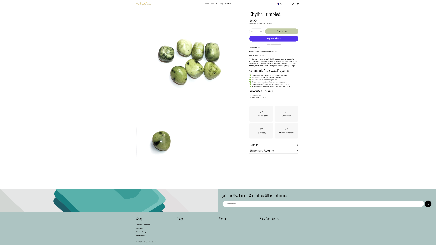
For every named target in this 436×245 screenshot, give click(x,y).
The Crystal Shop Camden (149, 242)
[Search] (288, 3)
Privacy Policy (141, 232)
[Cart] (298, 3)
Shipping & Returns (261, 150)
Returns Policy (141, 235)
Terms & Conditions (143, 225)
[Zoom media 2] (162, 141)
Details (253, 145)
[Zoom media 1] (189, 61)
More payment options (274, 44)
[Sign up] (428, 204)
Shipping (139, 228)
